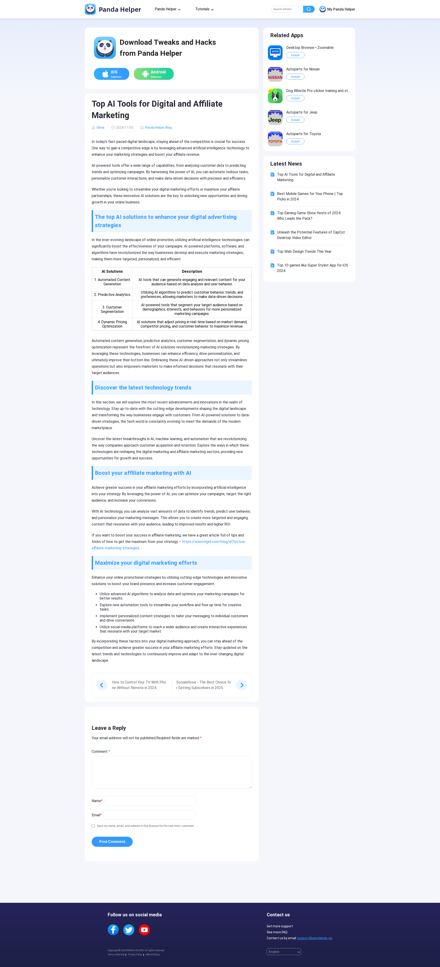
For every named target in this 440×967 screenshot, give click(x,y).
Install (295, 55)
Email (97, 815)
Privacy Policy (135, 954)
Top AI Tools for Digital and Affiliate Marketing (306, 177)
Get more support (280, 926)
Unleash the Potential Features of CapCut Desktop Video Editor (311, 235)
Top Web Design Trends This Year (304, 251)
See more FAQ (277, 932)
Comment (101, 751)
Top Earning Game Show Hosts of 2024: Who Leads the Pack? (309, 216)
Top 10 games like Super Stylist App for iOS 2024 (312, 268)
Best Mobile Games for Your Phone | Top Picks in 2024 (310, 196)
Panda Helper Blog (158, 127)
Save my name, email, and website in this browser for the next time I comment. (145, 826)
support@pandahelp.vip (314, 938)
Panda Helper (119, 9)
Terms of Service (116, 954)
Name (97, 801)
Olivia (100, 127)
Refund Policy (153, 954)
